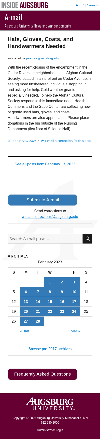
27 (26, 321)
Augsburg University (50, 418)
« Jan (24, 331)
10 (74, 292)
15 (50, 302)
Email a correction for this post (68, 141)
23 (62, 312)
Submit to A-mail (43, 199)
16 (62, 302)
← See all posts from (42, 164)
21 (38, 312)
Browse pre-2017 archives (50, 349)
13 (26, 302)
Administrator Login (50, 430)
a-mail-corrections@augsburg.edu (50, 217)
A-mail (13, 16)
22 (50, 312)
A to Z (80, 5)
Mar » (75, 331)
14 (38, 302)
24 (74, 312)
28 (38, 321)
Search (92, 5)
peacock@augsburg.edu (42, 58)
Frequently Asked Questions (42, 374)
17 (74, 302)
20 (26, 312)
